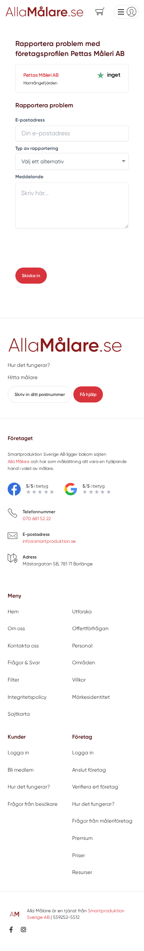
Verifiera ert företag (95, 787)
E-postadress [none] (30, 120)
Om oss (16, 628)
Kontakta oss (23, 646)
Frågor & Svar (24, 662)
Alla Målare (19, 461)
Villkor (79, 680)
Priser (78, 855)
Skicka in (31, 275)
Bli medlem (20, 770)
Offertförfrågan (90, 628)
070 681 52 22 (37, 518)
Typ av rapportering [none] (36, 148)
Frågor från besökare (33, 804)
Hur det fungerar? (29, 365)
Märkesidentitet (91, 697)
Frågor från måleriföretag (102, 821)
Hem (13, 611)
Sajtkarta (19, 714)
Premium (82, 838)
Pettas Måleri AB (40, 75)
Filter (13, 680)
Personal (82, 646)
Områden (83, 662)
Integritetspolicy (27, 697)
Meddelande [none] (29, 176)
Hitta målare (23, 377)
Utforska (82, 611)
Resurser (82, 872)
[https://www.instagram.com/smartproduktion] (23, 929)
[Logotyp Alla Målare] (65, 345)
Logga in (18, 753)
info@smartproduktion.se (49, 541)
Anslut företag (89, 770)
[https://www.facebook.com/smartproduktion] (11, 929)
